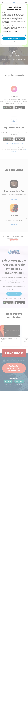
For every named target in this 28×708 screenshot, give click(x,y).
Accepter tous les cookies (14, 38)
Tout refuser (14, 41)
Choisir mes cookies (14, 35)
